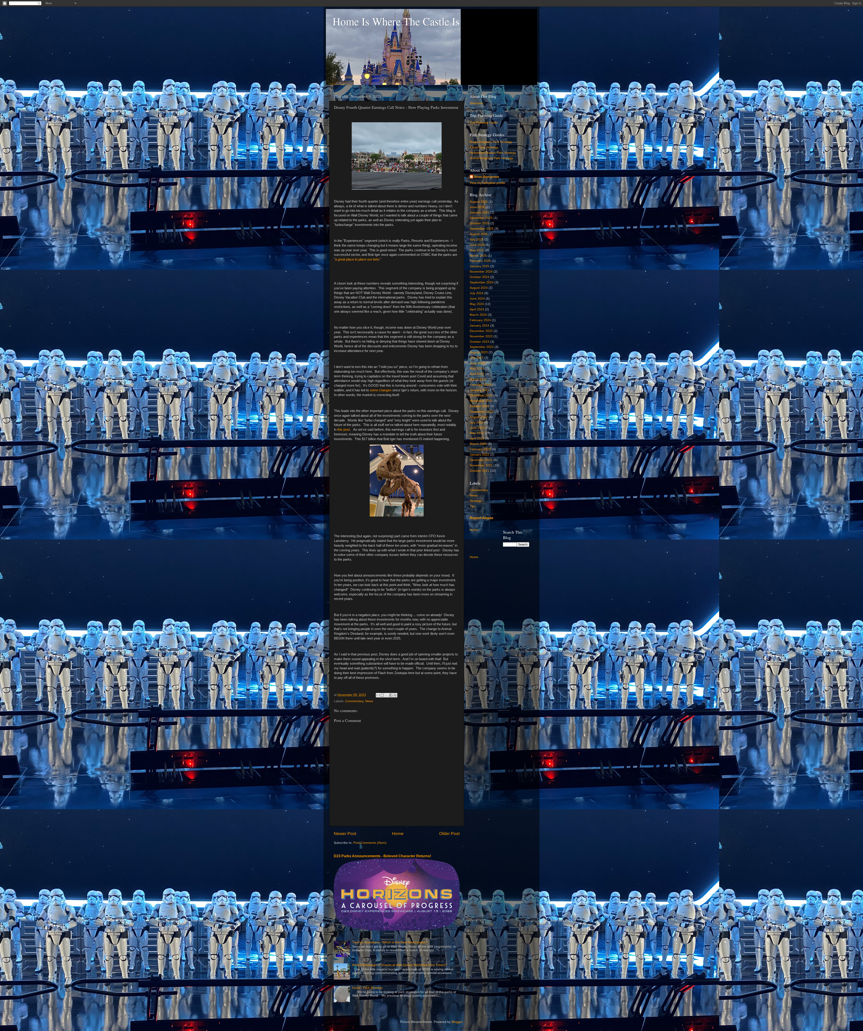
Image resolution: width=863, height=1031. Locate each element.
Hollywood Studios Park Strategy (493, 152)
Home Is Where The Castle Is (396, 21)
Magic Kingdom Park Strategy (491, 142)
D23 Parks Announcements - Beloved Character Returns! (382, 856)
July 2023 (476, 357)
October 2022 (479, 406)
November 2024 (481, 271)
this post (343, 429)
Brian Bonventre (486, 176)
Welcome (476, 103)
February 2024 (480, 320)
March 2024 (478, 314)
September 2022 (482, 411)
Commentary (354, 701)
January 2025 (479, 266)
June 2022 (477, 428)
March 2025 (478, 255)
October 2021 (479, 470)
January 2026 (479, 212)
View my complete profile (487, 183)
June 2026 (477, 207)
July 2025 (476, 239)
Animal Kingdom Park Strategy (491, 158)
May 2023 (477, 368)
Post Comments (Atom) (370, 842)
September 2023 (482, 347)
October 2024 (479, 277)
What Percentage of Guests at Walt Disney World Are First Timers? (399, 965)
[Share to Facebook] (391, 695)
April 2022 (477, 438)
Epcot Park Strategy (484, 147)
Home (398, 833)
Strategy (476, 501)
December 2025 (481, 218)
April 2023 (477, 374)
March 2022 (478, 443)
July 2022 (476, 422)
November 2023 (481, 336)
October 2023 (479, 341)
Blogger (457, 1022)
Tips (473, 506)
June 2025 (477, 245)
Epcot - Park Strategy (367, 987)
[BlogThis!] (382, 695)
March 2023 (478, 379)
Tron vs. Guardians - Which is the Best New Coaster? (390, 942)
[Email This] (378, 695)
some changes (380, 390)
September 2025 (482, 228)
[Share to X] (386, 695)
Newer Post (345, 833)
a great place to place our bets (357, 259)
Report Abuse (481, 518)
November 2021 (481, 465)
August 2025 (479, 234)
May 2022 (477, 433)
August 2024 (479, 287)
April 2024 (477, 309)
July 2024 (476, 293)
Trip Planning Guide (484, 122)
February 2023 (480, 384)
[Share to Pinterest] (395, 695)
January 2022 (479, 454)
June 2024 (477, 298)
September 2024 (482, 282)
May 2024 (477, 304)
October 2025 (479, 223)
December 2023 (481, 331)
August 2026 (479, 201)
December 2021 (481, 460)
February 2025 (480, 261)
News (369, 701)
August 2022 (479, 417)
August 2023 (479, 352)
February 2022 (480, 449)
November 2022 (481, 401)
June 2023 (477, 363)
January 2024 (479, 325)
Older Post (449, 833)
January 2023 (479, 390)
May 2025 (477, 250)
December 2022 (481, 395)
